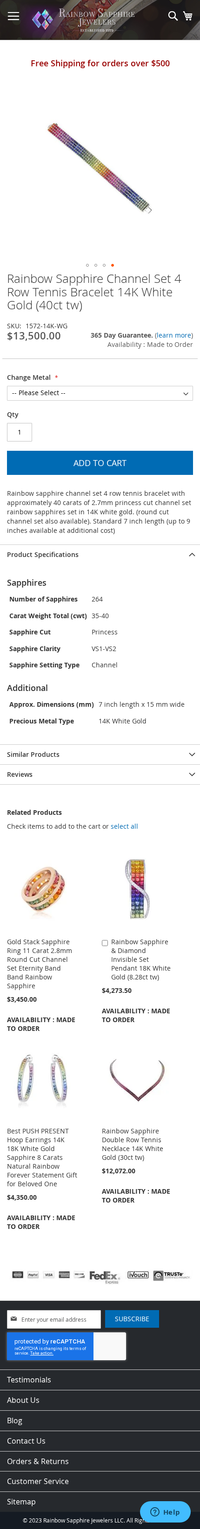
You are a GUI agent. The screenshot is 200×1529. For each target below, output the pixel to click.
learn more (174, 335)
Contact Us (26, 1441)
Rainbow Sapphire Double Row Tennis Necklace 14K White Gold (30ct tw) (132, 1144)
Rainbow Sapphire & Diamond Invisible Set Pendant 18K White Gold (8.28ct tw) (141, 959)
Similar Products (33, 754)
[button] (87, 265)
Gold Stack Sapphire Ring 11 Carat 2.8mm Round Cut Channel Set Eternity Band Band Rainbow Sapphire (39, 963)
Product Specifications (43, 554)
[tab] (100, 554)
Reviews (20, 774)
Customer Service (38, 1481)
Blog (14, 1420)
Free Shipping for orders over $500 (100, 63)
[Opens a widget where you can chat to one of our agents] (165, 1512)
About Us (23, 1400)
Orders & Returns (38, 1461)
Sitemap (21, 1502)
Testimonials (29, 1380)
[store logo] (85, 20)
